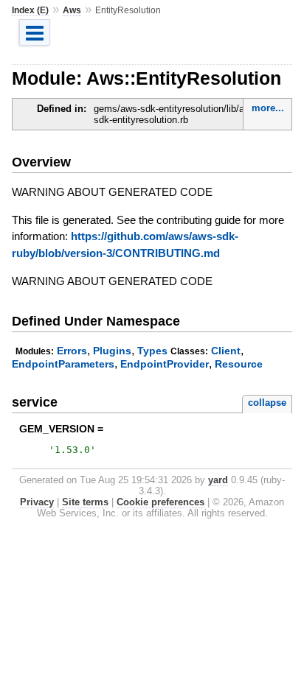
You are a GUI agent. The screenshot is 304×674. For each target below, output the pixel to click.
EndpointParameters (63, 364)
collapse (267, 402)
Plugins (112, 351)
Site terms (85, 502)
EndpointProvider (164, 364)
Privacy (37, 502)
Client (226, 351)
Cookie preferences (160, 502)
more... (268, 107)
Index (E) (30, 10)
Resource (239, 364)
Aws (72, 10)
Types (152, 351)
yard (218, 479)
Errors (72, 351)
